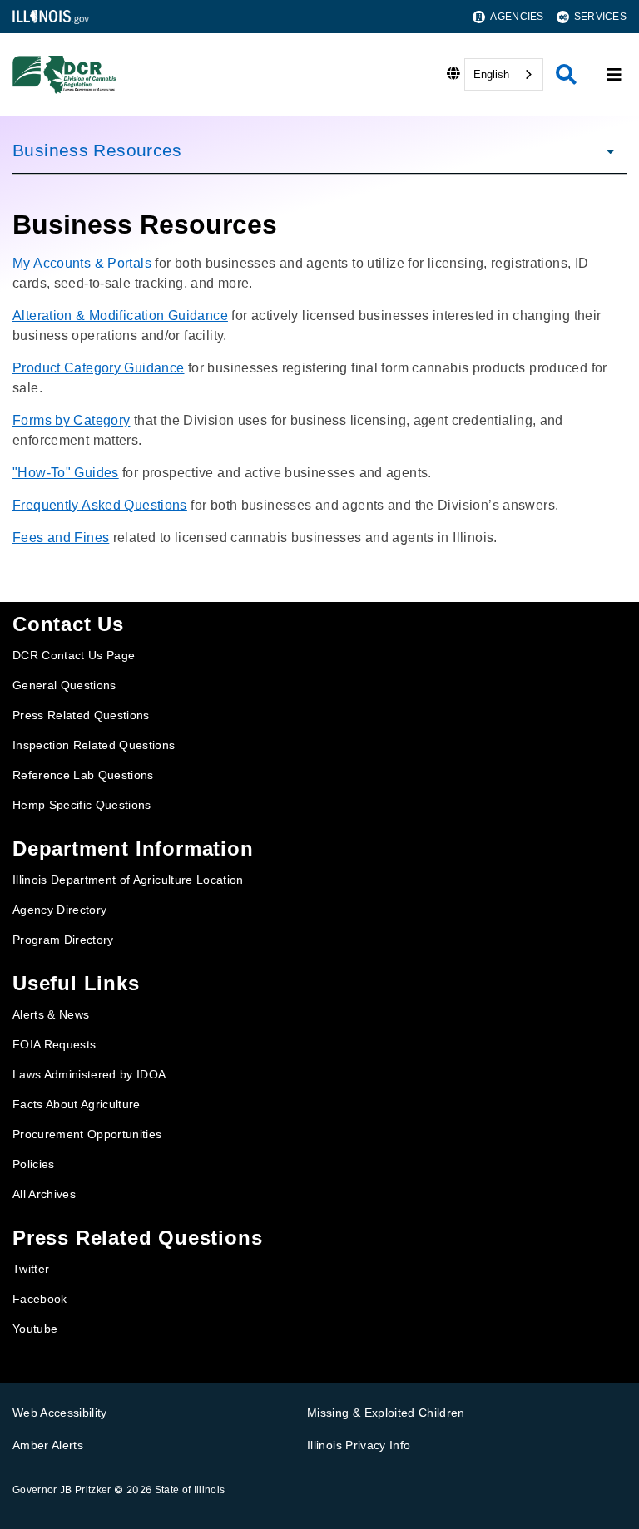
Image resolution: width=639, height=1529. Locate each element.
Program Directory (63, 939)
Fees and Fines (60, 537)
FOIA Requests (54, 1044)
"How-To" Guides (65, 473)
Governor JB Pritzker (61, 1490)
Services (600, 16)
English (491, 74)
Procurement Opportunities (87, 1134)
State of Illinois (190, 1490)
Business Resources (97, 150)
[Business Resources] (606, 150)
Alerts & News (50, 1014)
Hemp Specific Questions (81, 804)
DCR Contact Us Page (73, 655)
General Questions (64, 685)
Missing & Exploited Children (386, 1412)
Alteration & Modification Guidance (120, 315)
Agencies (516, 16)
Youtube (34, 1328)
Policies (33, 1164)
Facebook (39, 1298)
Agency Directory (59, 909)
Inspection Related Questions (94, 745)
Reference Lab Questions (83, 775)
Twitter (30, 1268)
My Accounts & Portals (81, 263)
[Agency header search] (566, 74)
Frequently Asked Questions (99, 505)
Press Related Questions (81, 715)
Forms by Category (71, 420)
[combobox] (503, 74)
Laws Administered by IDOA (89, 1074)
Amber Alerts (47, 1445)
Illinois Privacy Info (358, 1445)
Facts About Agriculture (76, 1104)
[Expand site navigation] (614, 75)
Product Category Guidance (98, 368)
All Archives (44, 1194)
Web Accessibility (59, 1412)
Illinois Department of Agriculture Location (128, 879)
